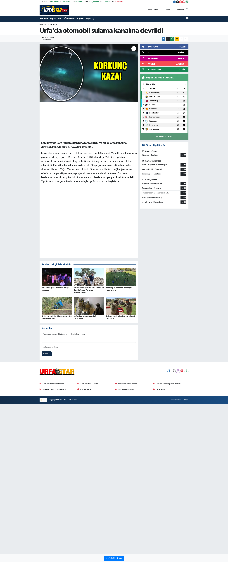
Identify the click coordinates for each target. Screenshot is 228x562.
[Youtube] (182, 371)
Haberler (43, 25)
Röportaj (90, 19)
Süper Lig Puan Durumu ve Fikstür (55, 389)
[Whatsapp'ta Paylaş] (172, 39)
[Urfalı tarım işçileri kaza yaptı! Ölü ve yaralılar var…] (57, 306)
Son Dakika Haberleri (126, 389)
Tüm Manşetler (86, 389)
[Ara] (187, 9)
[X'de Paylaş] (168, 39)
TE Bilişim (185, 400)
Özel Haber (69, 19)
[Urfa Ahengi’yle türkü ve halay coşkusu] (57, 277)
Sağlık (53, 19)
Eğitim (80, 19)
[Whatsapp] (186, 371)
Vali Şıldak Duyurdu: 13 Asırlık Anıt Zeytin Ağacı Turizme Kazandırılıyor (89, 290)
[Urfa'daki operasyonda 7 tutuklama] (89, 306)
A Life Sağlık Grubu (114, 558)
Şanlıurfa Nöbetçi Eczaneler (53, 384)
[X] (174, 371)
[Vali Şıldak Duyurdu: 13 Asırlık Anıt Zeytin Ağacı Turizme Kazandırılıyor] (89, 277)
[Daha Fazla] (177, 39)
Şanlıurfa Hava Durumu (89, 384)
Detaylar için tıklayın (164, 136)
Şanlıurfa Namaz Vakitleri (127, 384)
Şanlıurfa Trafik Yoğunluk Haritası (168, 384)
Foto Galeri (153, 10)
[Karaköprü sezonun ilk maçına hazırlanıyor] (121, 277)
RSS (44, 400)
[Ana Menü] (187, 18)
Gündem (44, 19)
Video (167, 10)
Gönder (46, 354)
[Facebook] (169, 371)
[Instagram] (178, 371)
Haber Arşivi (160, 389)
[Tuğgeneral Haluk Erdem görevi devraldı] (121, 306)
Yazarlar (180, 10)
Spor (60, 19)
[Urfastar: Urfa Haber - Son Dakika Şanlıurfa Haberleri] (54, 10)
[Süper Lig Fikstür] (185, 145)
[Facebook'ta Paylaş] (163, 39)
